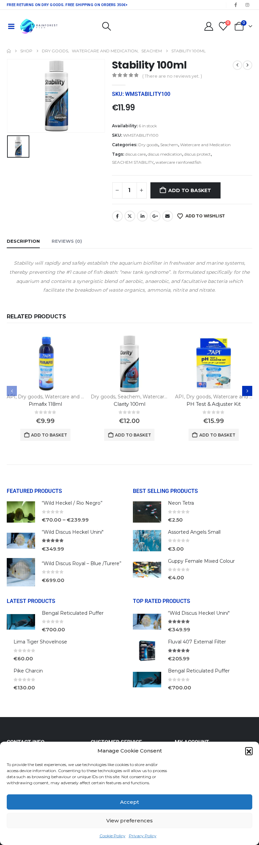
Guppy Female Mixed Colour (201, 561)
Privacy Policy (142, 835)
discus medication (165, 154)
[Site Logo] (38, 26)
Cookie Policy (112, 835)
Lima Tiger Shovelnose (40, 642)
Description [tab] (23, 241)
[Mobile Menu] (11, 26)
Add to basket (189, 190)
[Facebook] (235, 4)
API (11, 397)
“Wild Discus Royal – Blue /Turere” (81, 563)
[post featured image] (45, 364)
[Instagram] (247, 4)
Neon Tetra (181, 503)
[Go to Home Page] (9, 51)
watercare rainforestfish (178, 162)
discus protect (197, 154)
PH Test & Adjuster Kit (213, 404)
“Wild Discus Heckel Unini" (73, 532)
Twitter (129, 216)
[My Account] (208, 26)
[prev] (237, 65)
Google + (155, 216)
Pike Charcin (28, 671)
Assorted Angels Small (194, 532)
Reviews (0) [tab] (67, 241)
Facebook (117, 216)
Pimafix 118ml (45, 404)
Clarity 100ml (129, 404)
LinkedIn (142, 216)
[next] (247, 65)
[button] (249, 750)
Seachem (169, 144)
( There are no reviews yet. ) (172, 76)
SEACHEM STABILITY (132, 162)
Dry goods (148, 144)
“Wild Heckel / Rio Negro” (72, 503)
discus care (135, 154)
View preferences (129, 820)
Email (167, 216)
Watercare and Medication (205, 144)
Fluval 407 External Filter (197, 642)
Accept (129, 802)
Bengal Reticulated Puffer (73, 613)
